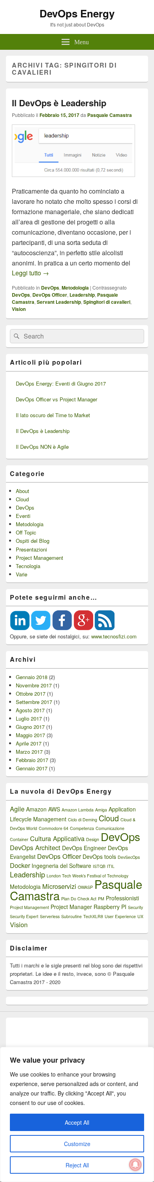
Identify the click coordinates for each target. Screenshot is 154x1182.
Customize (77, 1144)
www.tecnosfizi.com (114, 636)
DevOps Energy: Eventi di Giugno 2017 (61, 383)
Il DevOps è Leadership (59, 102)
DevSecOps (129, 857)
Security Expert (24, 916)
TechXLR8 (93, 916)
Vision (19, 308)
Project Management (39, 557)
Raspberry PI (110, 907)
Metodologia (75, 287)
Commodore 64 (53, 828)
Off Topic (26, 532)
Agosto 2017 (30, 710)
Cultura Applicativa (57, 838)
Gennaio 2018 (31, 677)
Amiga (101, 810)
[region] (77, 1114)
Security (135, 907)
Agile (17, 808)
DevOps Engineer (84, 848)
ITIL (111, 866)
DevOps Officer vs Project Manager (56, 399)
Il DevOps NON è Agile (42, 446)
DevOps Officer (49, 294)
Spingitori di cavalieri (106, 301)
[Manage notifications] (135, 1164)
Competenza (82, 828)
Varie (21, 574)
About (22, 491)
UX (140, 916)
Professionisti (122, 898)
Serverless (50, 916)
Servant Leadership (59, 301)
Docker (20, 865)
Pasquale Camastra (109, 115)
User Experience (120, 916)
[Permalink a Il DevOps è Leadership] (73, 180)
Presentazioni (31, 549)
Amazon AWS (43, 809)
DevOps (50, 287)
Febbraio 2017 (32, 760)
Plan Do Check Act (78, 899)
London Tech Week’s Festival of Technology (87, 876)
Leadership (82, 294)
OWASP (85, 887)
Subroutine (71, 916)
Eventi (23, 515)
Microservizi (59, 886)
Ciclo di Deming (82, 820)
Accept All (77, 1122)
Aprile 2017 (28, 743)
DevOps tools (99, 856)
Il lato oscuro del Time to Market (53, 415)
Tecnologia (28, 566)
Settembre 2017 (34, 702)
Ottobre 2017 (30, 693)
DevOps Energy (77, 13)
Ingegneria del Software (61, 866)
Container (19, 839)
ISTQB (99, 866)
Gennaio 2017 (31, 768)
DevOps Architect (35, 847)
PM (101, 899)
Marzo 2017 (29, 751)
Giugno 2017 (30, 726)
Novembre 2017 (34, 685)
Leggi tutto (30, 272)
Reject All (77, 1165)
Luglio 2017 (29, 718)
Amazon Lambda (78, 810)
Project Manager (71, 907)
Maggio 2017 (30, 735)
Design (92, 839)
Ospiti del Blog (32, 540)
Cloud (22, 499)
